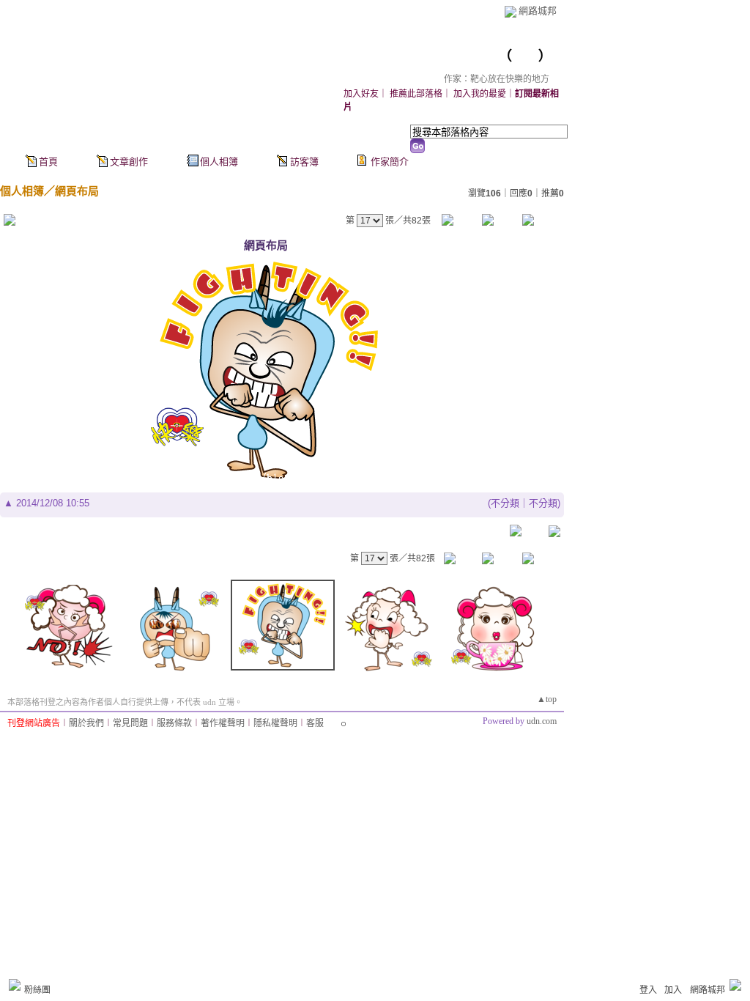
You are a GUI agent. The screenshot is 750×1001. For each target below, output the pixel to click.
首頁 (48, 161)
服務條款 (174, 723)
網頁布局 (77, 191)
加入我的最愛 (479, 94)
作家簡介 (390, 161)
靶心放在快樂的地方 (433, 55)
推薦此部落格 (416, 94)
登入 (648, 990)
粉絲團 (37, 990)
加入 (673, 990)
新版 (525, 55)
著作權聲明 (223, 723)
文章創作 (129, 161)
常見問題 (130, 723)
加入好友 (361, 94)
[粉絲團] (15, 985)
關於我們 (86, 723)
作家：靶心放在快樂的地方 (496, 79)
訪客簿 (304, 161)
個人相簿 (219, 161)
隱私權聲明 (275, 723)
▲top (547, 699)
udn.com (542, 721)
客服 (315, 723)
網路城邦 (538, 10)
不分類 (505, 503)
